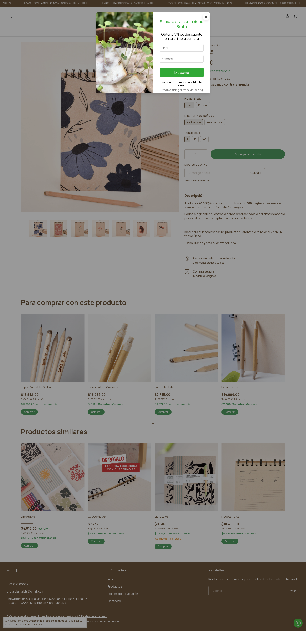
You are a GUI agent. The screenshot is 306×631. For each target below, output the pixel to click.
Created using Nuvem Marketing (181, 90)
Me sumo (181, 72)
